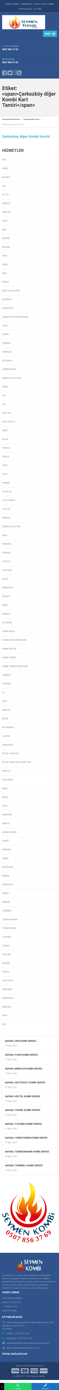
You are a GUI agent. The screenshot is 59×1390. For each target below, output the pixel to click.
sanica (5, 823)
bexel (5, 264)
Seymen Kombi (9, 832)
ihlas (5, 579)
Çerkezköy (8, 308)
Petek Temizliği (10, 753)
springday (7, 884)
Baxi (4, 230)
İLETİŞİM (37, 9)
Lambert (6, 675)
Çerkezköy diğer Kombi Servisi (26, 136)
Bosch (5, 282)
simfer (5, 876)
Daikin (5, 334)
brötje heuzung (11, 291)
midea (5, 718)
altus (5, 194)
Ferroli (6, 448)
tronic (6, 946)
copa (4, 325)
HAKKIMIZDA (26, 4)
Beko (4, 256)
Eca (4, 395)
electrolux (8, 422)
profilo (6, 771)
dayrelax (7, 352)
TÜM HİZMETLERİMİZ (12, 1298)
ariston (6, 212)
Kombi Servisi (9, 649)
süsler (6, 902)
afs (4, 160)
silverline (7, 867)
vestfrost (8, 980)
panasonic (7, 745)
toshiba (6, 937)
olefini (6, 736)
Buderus (6, 299)
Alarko (6, 177)
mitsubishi (8, 727)
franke (6, 483)
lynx (4, 701)
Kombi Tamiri (9, 657)
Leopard (6, 684)
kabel (5, 605)
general (6, 518)
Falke (5, 439)
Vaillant (7, 954)
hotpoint (7, 570)
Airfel (5, 168)
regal (5, 797)
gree (4, 535)
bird (4, 273)
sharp (5, 841)
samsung (7, 815)
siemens (6, 849)
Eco (4, 404)
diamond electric (11, 378)
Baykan (6, 238)
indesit (6, 596)
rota (4, 806)
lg (3, 692)
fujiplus (7, 492)
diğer (5, 387)
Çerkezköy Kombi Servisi (15, 317)
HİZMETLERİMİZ (12, 4)
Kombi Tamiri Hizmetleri (15, 666)
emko (5, 430)
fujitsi (6, 509)
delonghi (7, 361)
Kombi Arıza (8, 631)
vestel (6, 972)
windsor (6, 1007)
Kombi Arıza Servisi (11, 1302)
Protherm (7, 780)
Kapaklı (6, 614)
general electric (11, 526)
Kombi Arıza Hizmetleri (14, 640)
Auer (4, 221)
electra (6, 413)
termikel (7, 911)
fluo (4, 474)
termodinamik (9, 919)
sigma (5, 858)
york (4, 1015)
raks (4, 788)
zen (4, 1024)
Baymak (6, 247)
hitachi (6, 561)
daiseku (6, 343)
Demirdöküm (9, 369)
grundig (6, 544)
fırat (5, 465)
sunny (5, 893)
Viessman (7, 989)
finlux (5, 456)
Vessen (6, 963)
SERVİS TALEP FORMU (44, 4)
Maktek (6, 710)
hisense (6, 553)
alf (4, 186)
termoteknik (9, 928)
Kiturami (7, 623)
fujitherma (8, 500)
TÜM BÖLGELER (25, 9)
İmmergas (7, 587)
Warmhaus (8, 998)
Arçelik (6, 203)
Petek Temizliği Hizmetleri (16, 762)
